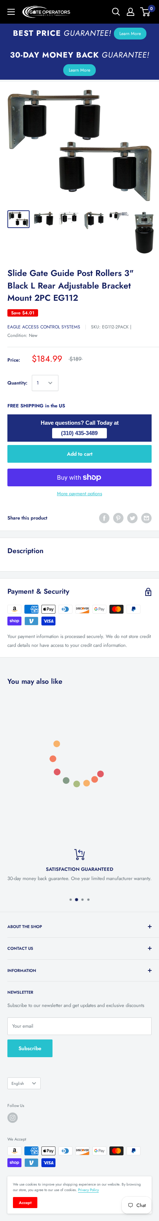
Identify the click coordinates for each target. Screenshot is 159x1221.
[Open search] (116, 12)
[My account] (130, 12)
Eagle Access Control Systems (43, 327)
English (17, 1083)
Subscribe (29, 1048)
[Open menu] (11, 12)
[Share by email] (146, 518)
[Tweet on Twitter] (132, 518)
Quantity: (17, 382)
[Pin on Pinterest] (118, 518)
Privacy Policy (88, 1190)
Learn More (130, 33)
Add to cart (79, 454)
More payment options (79, 493)
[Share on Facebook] (104, 518)
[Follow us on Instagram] (12, 1118)
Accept (25, 1203)
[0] (145, 11)
